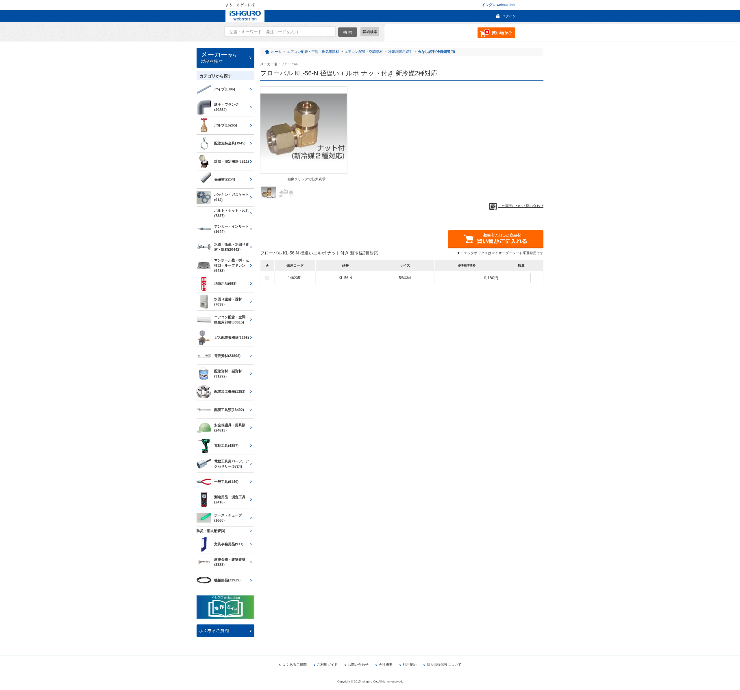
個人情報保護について (444, 665)
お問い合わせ (358, 665)
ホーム (276, 52)
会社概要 (386, 665)
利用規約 (410, 665)
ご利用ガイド (327, 665)
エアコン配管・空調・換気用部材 (313, 52)
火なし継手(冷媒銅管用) (436, 52)
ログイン (509, 16)
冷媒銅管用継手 (400, 52)
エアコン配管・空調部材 (364, 52)
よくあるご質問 (294, 665)
